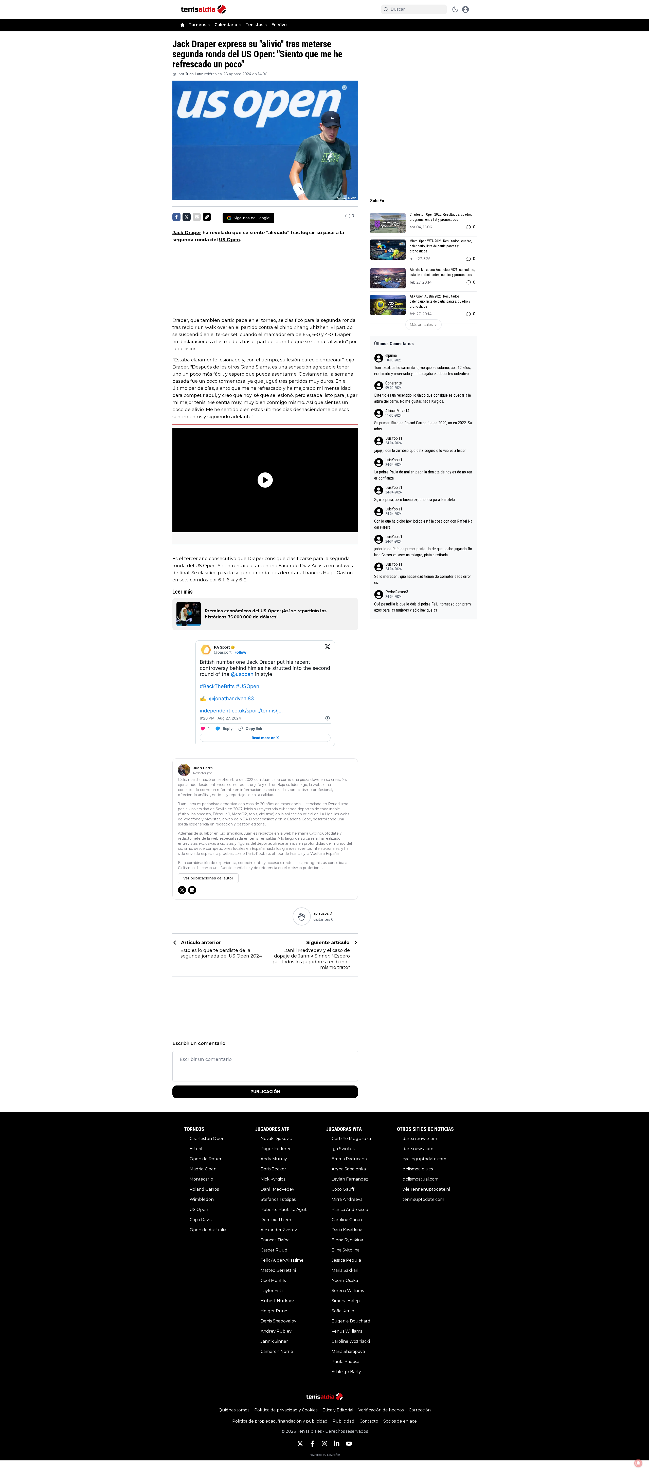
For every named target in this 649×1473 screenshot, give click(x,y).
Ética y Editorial (337, 1410)
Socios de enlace (400, 1421)
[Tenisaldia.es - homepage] (203, 9)
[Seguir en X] (182, 890)
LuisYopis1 (393, 438)
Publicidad (343, 1421)
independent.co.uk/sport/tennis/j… (241, 711)
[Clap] (302, 916)
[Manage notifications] (638, 1463)
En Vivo (279, 24)
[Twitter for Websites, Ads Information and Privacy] (327, 718)
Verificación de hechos (381, 1410)
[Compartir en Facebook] (176, 217)
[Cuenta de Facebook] (312, 1444)
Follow (240, 652)
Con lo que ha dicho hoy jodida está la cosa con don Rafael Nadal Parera (423, 524)
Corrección (420, 1410)
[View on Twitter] (327, 650)
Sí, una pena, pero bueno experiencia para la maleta (414, 499)
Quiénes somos (234, 1410)
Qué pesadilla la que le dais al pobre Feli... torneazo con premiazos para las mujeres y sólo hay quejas (423, 607)
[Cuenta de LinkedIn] (337, 1444)
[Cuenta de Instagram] (324, 1444)
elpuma (391, 355)
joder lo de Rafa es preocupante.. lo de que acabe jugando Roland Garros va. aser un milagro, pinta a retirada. (423, 551)
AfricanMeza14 (397, 411)
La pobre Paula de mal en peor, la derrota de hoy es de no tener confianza (423, 475)
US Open (229, 240)
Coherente (393, 383)
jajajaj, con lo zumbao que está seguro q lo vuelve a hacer (420, 450)
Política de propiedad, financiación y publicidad (280, 1421)
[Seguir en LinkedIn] (192, 890)
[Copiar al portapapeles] (207, 217)
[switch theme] (455, 9)
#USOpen (247, 686)
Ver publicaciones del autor (208, 878)
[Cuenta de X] (300, 1444)
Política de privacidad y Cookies (285, 1410)
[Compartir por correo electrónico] (197, 217)
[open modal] (465, 9)
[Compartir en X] (187, 217)
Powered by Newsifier (324, 1455)
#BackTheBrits (217, 686)
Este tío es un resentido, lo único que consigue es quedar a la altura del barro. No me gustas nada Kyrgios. (422, 398)
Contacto (368, 1421)
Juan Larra (194, 74)
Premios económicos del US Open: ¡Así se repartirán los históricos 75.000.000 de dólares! (266, 614)
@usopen (242, 674)
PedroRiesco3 (396, 592)
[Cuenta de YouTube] (349, 1444)
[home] (182, 25)
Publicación (265, 1091)
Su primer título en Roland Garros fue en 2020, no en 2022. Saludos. (423, 425)
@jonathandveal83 (231, 698)
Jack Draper (186, 232)
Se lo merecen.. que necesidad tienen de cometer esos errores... (422, 579)
